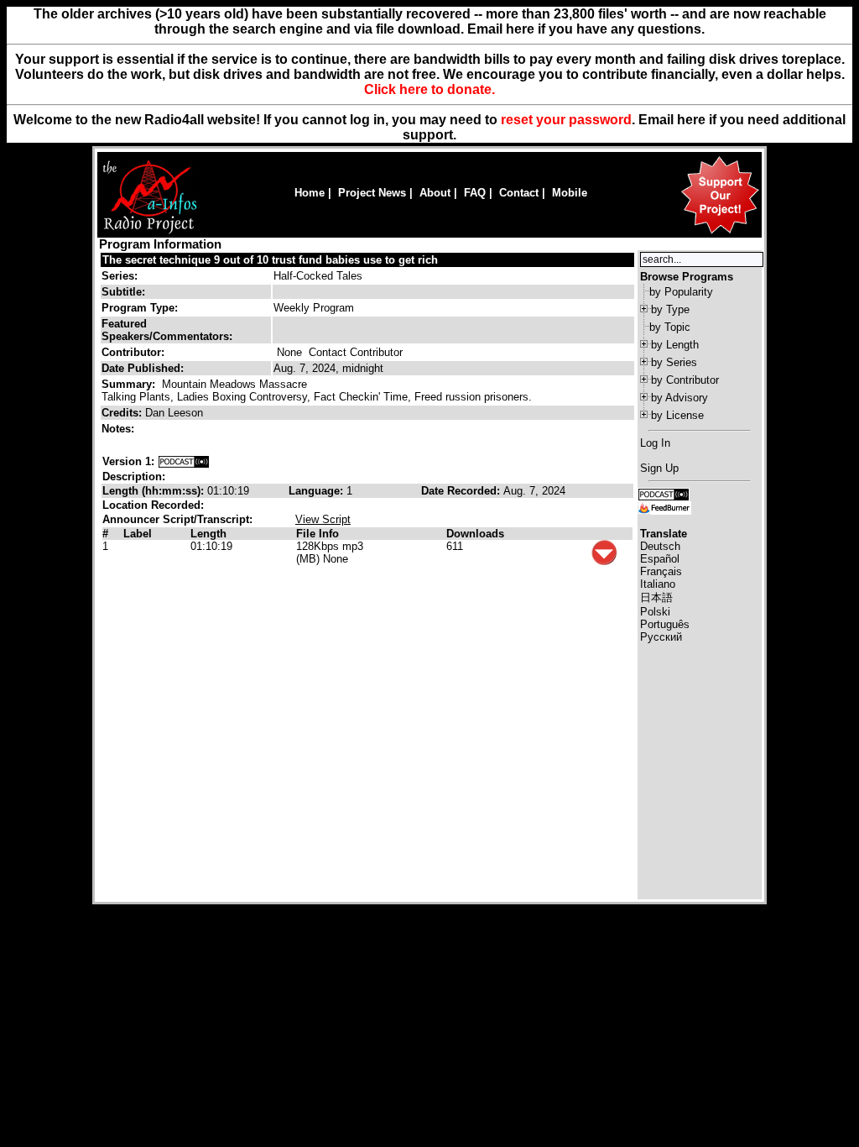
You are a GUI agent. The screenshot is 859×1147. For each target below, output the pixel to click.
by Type (670, 309)
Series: (120, 276)
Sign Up (659, 468)
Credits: (123, 412)
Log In (655, 443)
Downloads (475, 533)
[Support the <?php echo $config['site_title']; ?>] (720, 233)
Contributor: (133, 352)
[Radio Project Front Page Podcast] (664, 493)
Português (665, 624)
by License (677, 415)
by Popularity (681, 291)
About (434, 192)
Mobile (569, 192)
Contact (519, 192)
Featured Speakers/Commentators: (167, 330)
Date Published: (143, 368)
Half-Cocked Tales (317, 276)
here (691, 120)
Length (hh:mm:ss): (154, 490)
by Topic (669, 327)
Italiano (657, 584)
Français (661, 571)
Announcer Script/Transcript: (177, 519)
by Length (675, 344)
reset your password (566, 120)
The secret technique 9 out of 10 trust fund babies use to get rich (270, 260)
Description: (133, 476)
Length (208, 533)
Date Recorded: (462, 490)
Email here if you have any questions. (586, 29)
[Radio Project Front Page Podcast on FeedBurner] (664, 506)
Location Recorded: (153, 505)
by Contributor (685, 380)
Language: (317, 490)
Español (659, 559)
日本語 (656, 597)
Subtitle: (123, 291)
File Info (317, 533)
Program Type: (140, 307)
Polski (655, 611)
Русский (661, 637)
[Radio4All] (149, 232)
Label (137, 533)
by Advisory (679, 397)
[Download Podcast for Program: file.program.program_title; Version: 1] (184, 461)
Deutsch (660, 546)
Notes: (120, 428)
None (289, 352)
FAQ (475, 192)
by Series (674, 362)
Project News (372, 192)
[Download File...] (604, 561)
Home (309, 192)
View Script (323, 519)
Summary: (130, 384)
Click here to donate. (429, 89)
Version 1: (128, 461)
